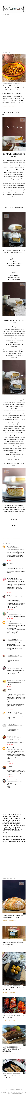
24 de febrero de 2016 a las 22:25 (15, 725)
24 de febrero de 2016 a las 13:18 (15, 623)
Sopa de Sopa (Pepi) (12, 639)
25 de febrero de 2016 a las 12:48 (15, 749)
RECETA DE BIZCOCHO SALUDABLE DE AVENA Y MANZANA (11, 1049)
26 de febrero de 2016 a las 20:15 (15, 768)
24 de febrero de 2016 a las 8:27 (15, 547)
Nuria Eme (10, 622)
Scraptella (9, 595)
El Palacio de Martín (12, 724)
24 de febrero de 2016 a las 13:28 (15, 640)
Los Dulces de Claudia (13, 655)
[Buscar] (25, 2)
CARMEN (9, 689)
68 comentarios (11, 920)
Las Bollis (9, 766)
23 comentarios (11, 1020)
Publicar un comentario (13, 105)
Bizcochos (9, 536)
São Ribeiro (10, 563)
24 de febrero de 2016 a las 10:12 (15, 579)
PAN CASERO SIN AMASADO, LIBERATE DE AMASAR (12, 917)
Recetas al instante (12, 780)
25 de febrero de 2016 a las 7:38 (14, 737)
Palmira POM (10, 748)
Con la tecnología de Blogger (15, 1089)
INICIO (4, 14)
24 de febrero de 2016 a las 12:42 (15, 596)
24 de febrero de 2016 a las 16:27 (15, 668)
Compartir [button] (4, 105)
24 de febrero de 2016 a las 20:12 (15, 713)
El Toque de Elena (12, 578)
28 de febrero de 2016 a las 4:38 (15, 781)
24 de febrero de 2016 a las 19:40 (18, 680)
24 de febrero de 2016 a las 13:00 (15, 614)
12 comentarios (11, 992)
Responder (10, 560)
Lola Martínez (11, 546)
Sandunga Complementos (14, 667)
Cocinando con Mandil (13, 712)
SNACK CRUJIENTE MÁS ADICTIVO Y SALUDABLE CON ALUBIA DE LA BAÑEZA (13, 87)
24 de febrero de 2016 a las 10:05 (15, 564)
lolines (8, 680)
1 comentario (11, 1079)
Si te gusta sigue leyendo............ (10, 106)
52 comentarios (11, 946)
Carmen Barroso (11, 736)
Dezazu (9, 613)
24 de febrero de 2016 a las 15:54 (15, 656)
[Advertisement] (14, 34)
